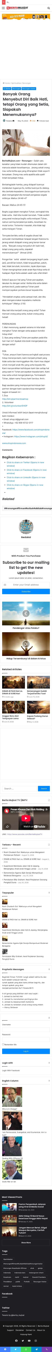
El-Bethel (7, 89)
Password (6, 1034)
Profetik (27, 1282)
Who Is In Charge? (9, 1109)
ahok (32, 1268)
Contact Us (30, 1330)
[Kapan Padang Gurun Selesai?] (38, 707)
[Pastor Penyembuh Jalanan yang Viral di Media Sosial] (9, 1208)
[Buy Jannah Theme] (26, 17)
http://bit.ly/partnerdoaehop (15, 399)
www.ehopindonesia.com (14, 443)
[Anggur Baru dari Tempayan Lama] (13, 707)
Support (10, 1330)
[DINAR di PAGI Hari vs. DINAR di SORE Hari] (13, 682)
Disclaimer (20, 1330)
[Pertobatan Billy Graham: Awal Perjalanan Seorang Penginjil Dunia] (4, 953)
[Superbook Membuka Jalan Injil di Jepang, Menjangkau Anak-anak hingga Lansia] (4, 927)
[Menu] (3, 9)
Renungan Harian (28, 89)
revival (6, 1286)
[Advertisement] (26, 52)
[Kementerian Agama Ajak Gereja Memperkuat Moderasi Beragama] (4, 940)
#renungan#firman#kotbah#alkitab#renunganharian (23, 1264)
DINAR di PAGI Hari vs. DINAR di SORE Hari (12, 692)
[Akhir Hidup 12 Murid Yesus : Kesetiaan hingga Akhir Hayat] (9, 1220)
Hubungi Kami (26, 1334)
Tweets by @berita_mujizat (13, 1315)
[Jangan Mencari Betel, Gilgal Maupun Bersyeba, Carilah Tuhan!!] (9, 1231)
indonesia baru (19, 1273)
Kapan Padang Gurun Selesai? (37, 717)
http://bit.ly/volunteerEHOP (14, 406)
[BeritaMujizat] (17, 8)
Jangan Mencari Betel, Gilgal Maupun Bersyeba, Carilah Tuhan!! (33, 1230)
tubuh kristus (17, 1286)
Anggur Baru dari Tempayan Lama (10, 717)
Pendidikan (7, 1282)
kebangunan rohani (36, 1273)
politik (18, 1282)
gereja (40, 1268)
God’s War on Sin (9, 1182)
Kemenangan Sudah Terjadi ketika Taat (37, 692)
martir (17, 1277)
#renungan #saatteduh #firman (15, 1268)
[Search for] (48, 9)
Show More (26, 1243)
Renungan (26, 83)
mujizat (25, 1277)
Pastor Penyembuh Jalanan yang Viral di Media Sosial (32, 1205)
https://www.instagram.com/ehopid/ (31, 436)
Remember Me (10, 1044)
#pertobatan (8, 1259)
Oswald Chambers (39, 1277)
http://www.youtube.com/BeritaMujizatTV (24, 834)
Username (6, 1024)
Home (7, 83)
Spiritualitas (16, 83)
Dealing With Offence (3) (12, 1158)
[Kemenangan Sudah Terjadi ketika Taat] (38, 682)
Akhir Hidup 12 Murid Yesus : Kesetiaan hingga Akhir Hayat (33, 1217)
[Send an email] (13, 121)
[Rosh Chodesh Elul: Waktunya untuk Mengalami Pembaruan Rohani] (4, 904)
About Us (41, 1330)
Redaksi (9, 121)
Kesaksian (7, 1277)
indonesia (7, 1273)
